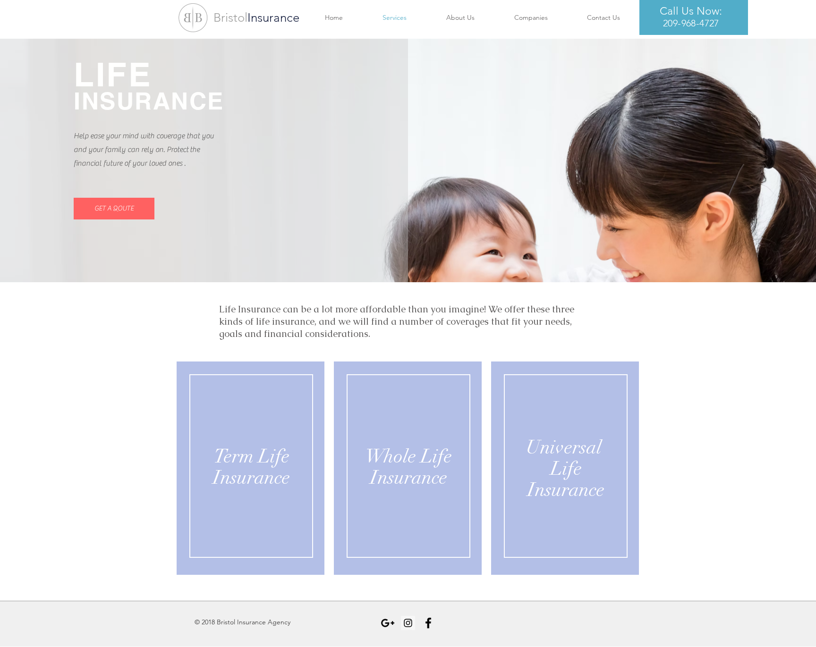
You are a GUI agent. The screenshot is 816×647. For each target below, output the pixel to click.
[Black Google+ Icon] (388, 623)
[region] (250, 473)
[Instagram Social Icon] (408, 623)
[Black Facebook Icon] (428, 623)
